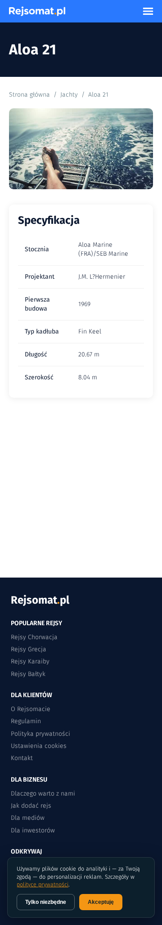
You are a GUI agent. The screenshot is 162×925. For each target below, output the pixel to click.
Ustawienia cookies (39, 746)
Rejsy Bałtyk (28, 674)
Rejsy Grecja (28, 649)
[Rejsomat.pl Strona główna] (37, 11)
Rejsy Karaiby (30, 661)
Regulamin (26, 721)
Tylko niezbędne (45, 902)
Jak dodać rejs (31, 805)
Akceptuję (101, 902)
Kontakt (22, 758)
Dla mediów (28, 818)
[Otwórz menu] (148, 11)
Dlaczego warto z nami (43, 793)
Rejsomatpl (40, 600)
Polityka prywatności (40, 734)
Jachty (69, 94)
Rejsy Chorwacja (34, 637)
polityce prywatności (42, 884)
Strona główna (29, 94)
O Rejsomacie (30, 709)
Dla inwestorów (33, 830)
